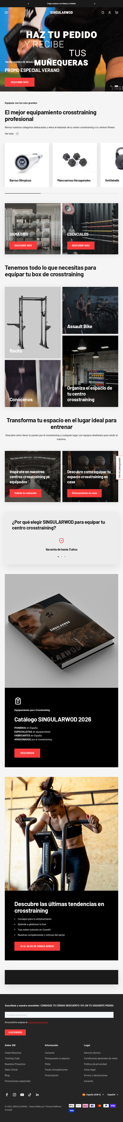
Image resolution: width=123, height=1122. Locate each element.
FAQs (47, 1064)
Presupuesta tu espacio (57, 1058)
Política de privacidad (95, 1064)
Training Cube (12, 1058)
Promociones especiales (17, 1081)
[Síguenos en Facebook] (7, 1095)
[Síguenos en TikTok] (30, 1095)
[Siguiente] (94, 3)
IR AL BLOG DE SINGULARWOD (37, 946)
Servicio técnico (92, 1052)
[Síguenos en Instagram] (14, 1095)
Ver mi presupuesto (119, 468)
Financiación (51, 1075)
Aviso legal (90, 1069)
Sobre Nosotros (13, 1052)
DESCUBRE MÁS (19, 82)
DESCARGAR (27, 753)
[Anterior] (28, 3)
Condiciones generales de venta (100, 1058)
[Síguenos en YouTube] (22, 1095)
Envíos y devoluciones (95, 1075)
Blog (7, 1075)
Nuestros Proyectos (15, 1064)
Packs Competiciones (56, 1069)
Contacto (49, 1052)
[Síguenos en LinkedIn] (37, 1095)
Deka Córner (11, 1069)
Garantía (88, 1081)
